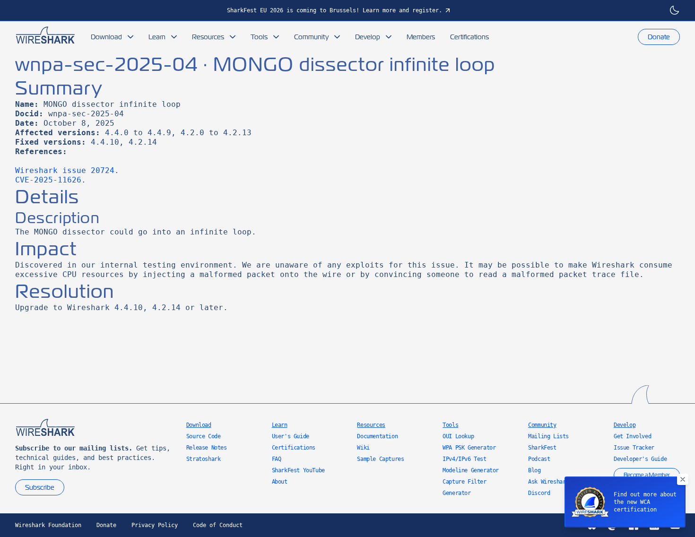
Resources (208, 37)
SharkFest (542, 447)
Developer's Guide (640, 459)
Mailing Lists (548, 436)
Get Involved (632, 436)
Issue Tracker (634, 447)
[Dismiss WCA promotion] (682, 479)
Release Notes (206, 447)
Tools (259, 37)
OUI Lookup (458, 436)
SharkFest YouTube (298, 470)
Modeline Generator (471, 470)
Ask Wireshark (548, 481)
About (279, 481)
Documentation (377, 436)
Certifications (469, 37)
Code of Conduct (218, 525)
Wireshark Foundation (48, 525)
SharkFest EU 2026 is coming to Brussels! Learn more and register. (334, 10)
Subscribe (39, 487)
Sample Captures (380, 459)
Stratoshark (203, 459)
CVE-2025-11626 (48, 179)
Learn (156, 37)
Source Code (203, 436)
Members (421, 37)
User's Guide (290, 436)
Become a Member (647, 475)
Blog (534, 470)
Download (106, 37)
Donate (659, 37)
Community (311, 37)
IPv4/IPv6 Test (464, 459)
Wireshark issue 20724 (64, 170)
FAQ (276, 459)
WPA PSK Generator (469, 447)
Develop (367, 37)
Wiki (363, 447)
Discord (539, 493)
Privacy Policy (154, 525)
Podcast (539, 459)
